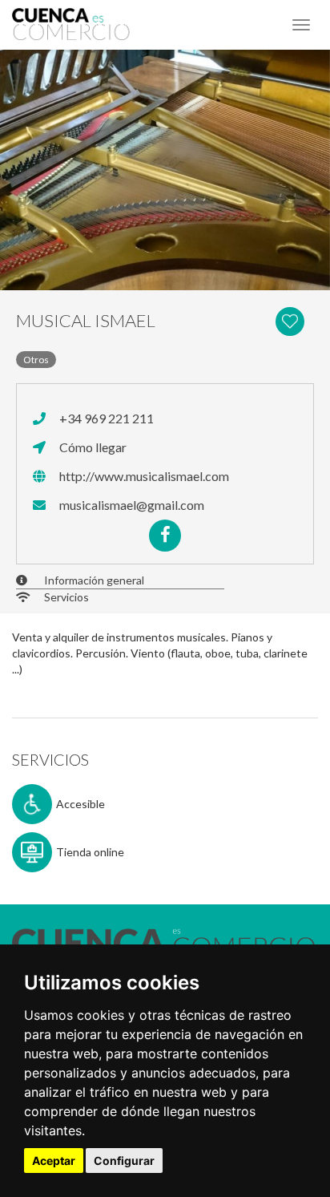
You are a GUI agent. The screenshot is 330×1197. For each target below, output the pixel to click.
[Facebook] (165, 536)
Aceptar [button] (53, 1160)
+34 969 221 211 (105, 418)
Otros (36, 360)
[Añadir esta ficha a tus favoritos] (294, 320)
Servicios (66, 597)
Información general (94, 580)
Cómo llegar (92, 447)
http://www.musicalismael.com (143, 475)
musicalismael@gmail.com (130, 504)
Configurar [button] (124, 1160)
